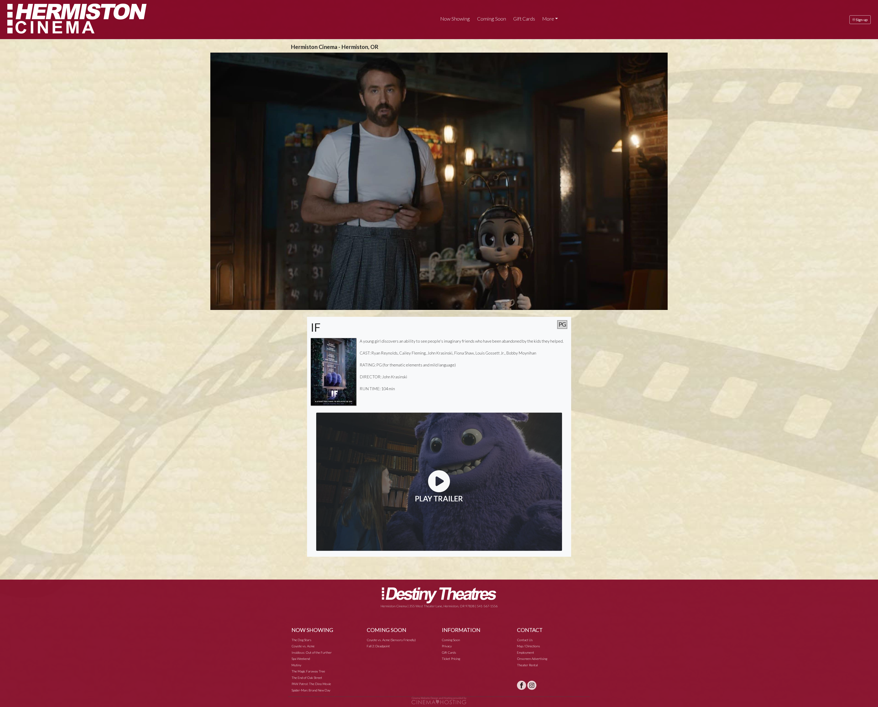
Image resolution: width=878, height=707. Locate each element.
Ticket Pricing (451, 659)
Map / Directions (528, 646)
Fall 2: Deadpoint (378, 646)
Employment (525, 652)
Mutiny (296, 665)
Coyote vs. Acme (303, 646)
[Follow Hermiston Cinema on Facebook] (521, 685)
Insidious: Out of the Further (312, 652)
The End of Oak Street (307, 678)
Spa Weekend (301, 659)
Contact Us (525, 640)
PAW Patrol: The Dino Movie (311, 684)
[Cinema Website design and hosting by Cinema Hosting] (439, 700)
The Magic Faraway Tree (308, 671)
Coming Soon (491, 19)
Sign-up (861, 19)
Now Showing (455, 19)
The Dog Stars (301, 640)
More (548, 19)
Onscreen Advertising (532, 659)
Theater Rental (527, 665)
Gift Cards (524, 19)
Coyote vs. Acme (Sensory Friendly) (391, 640)
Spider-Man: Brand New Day (311, 690)
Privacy (447, 646)
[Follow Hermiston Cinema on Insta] (531, 685)
